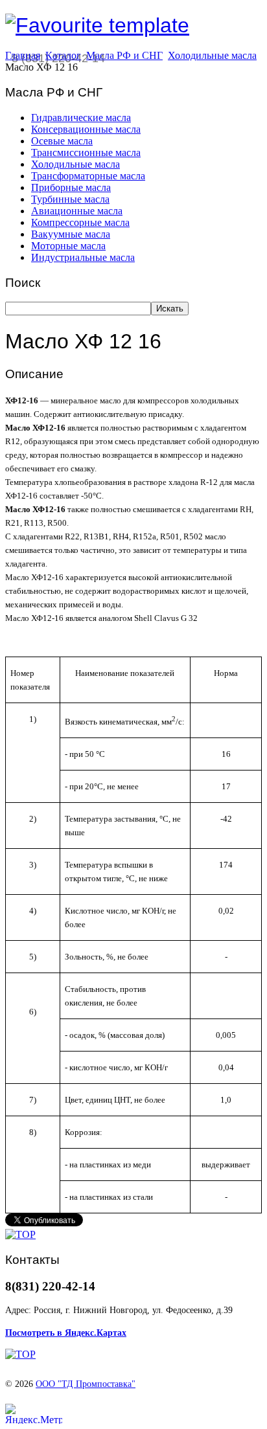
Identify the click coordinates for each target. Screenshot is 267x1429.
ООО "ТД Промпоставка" (85, 1384)
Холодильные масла (212, 55)
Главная (22, 55)
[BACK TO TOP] (20, 1234)
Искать (169, 308)
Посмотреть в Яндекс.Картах (65, 1333)
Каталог (63, 55)
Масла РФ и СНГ (124, 55)
